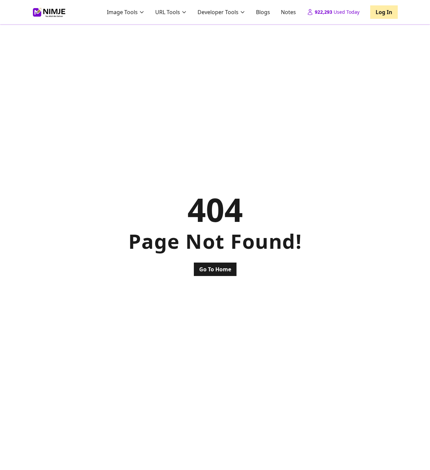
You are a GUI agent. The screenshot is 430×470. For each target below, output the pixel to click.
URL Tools (167, 12)
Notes (288, 12)
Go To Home (215, 269)
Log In (384, 12)
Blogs (263, 12)
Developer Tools (218, 12)
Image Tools (122, 12)
